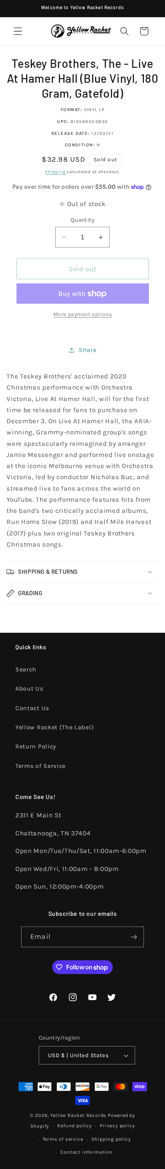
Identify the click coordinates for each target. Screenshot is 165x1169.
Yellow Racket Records (78, 1115)
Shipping (55, 171)
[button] (18, 31)
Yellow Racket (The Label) (54, 727)
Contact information (86, 1152)
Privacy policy (117, 1125)
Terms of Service (40, 766)
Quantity (83, 219)
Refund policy (74, 1125)
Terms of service (63, 1139)
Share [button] (87, 350)
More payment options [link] (82, 314)
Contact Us (32, 708)
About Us (29, 688)
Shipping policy (111, 1139)
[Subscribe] (134, 937)
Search (25, 669)
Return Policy (35, 746)
